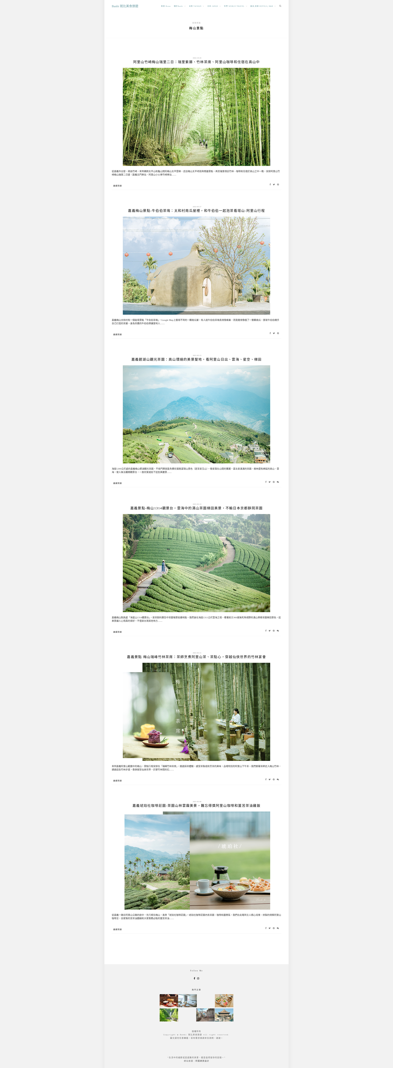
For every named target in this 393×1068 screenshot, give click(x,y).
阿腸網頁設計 (202, 1061)
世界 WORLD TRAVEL (234, 6)
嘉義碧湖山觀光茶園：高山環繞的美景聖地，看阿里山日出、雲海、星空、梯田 (196, 359)
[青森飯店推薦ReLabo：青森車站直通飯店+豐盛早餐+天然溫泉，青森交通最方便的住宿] (187, 1001)
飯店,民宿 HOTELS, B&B (261, 6)
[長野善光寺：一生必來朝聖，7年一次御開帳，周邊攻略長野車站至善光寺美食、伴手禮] (224, 1015)
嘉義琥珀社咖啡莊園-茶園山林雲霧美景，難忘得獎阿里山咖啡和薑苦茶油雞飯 (196, 806)
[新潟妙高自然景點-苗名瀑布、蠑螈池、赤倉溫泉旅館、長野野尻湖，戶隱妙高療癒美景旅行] (169, 1015)
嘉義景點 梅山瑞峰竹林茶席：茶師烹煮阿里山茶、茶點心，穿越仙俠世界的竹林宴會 (196, 657)
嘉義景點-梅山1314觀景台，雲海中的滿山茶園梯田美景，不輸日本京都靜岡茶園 (196, 508)
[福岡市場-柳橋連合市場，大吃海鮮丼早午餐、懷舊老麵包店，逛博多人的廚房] (224, 1001)
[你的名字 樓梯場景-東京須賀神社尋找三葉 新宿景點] (205, 1015)
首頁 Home (166, 6)
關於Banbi (178, 6)
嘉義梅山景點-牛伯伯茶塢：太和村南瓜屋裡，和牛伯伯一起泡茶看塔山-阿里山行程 (196, 211)
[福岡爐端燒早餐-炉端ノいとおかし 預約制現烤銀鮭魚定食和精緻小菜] (169, 1001)
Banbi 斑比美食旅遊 (125, 6)
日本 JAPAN (212, 6)
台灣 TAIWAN (195, 6)
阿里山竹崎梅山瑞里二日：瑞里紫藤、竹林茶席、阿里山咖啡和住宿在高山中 (196, 62)
